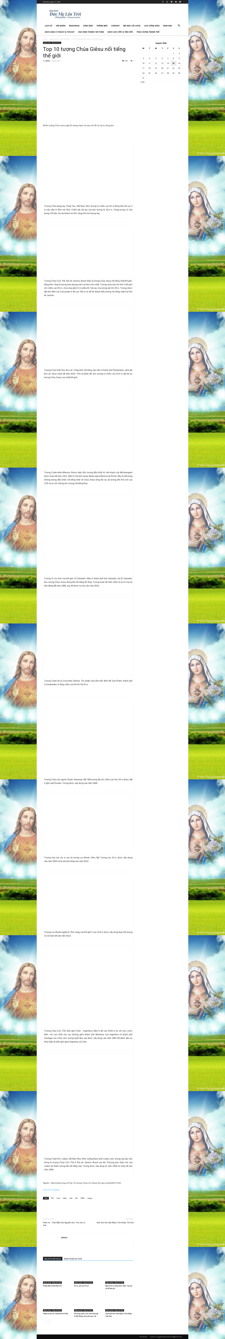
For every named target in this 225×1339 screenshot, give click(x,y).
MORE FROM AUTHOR (73, 1259)
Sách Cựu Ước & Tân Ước (120, 32)
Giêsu (65, 1198)
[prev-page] (44, 1321)
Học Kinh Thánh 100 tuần (91, 32)
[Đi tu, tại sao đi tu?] (88, 1274)
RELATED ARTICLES (53, 1259)
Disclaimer (143, 1337)
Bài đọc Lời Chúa (131, 25)
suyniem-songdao (51, 1189)
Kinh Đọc (167, 25)
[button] (179, 26)
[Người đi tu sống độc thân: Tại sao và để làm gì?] (119, 1274)
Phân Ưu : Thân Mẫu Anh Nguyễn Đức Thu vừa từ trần (64, 1224)
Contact (115, 25)
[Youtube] (180, 2)
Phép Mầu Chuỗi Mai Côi (52, 1286)
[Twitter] (167, 2)
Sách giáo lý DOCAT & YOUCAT (59, 32)
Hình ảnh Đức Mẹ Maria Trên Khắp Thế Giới (115, 1222)
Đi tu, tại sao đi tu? (81, 1286)
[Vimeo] (171, 2)
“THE (52, 1198)
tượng (90, 1198)
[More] (57, 66)
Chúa (58, 1198)
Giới (71, 1198)
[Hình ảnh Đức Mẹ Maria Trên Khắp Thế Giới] (119, 1301)
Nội (76, 1198)
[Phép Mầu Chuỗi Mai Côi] (57, 1274)
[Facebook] (163, 2)
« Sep (142, 82)
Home (45, 39)
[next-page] (48, 1321)
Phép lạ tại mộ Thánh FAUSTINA (55, 1314)
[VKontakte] (176, 2)
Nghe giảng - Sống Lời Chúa (60, 39)
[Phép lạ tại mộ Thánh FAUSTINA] (57, 1301)
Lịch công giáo (152, 25)
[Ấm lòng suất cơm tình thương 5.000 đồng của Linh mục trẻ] (88, 1301)
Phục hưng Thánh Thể (148, 32)
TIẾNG (82, 1198)
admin (47, 61)
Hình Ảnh (88, 25)
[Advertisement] (88, 134)
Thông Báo (102, 25)
